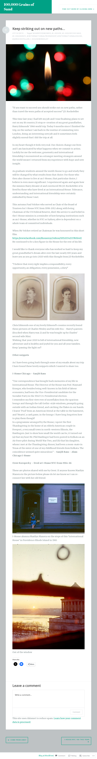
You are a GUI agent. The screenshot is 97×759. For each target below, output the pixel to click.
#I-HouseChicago (71, 33)
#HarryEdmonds (42, 33)
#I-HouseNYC (19, 36)
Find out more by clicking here (77, 9)
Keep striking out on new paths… (38, 29)
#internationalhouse (69, 36)
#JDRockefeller (21, 39)
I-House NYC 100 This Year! (77, 740)
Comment (76, 712)
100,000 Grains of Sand (19, 6)
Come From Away (18, 740)
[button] (29, 296)
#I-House (57, 33)
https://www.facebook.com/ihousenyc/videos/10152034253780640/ (47, 238)
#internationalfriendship (42, 36)
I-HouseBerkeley (39, 39)
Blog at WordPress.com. (48, 756)
